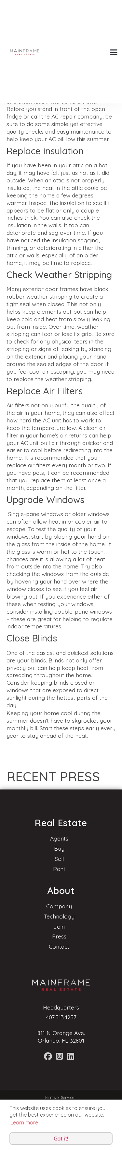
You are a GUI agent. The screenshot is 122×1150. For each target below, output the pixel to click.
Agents (59, 838)
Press (59, 936)
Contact (59, 946)
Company (59, 906)
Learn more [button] (24, 1122)
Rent (59, 868)
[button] (114, 52)
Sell (59, 858)
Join (59, 926)
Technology (59, 916)
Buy (59, 848)
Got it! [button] (61, 1138)
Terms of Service (59, 1097)
